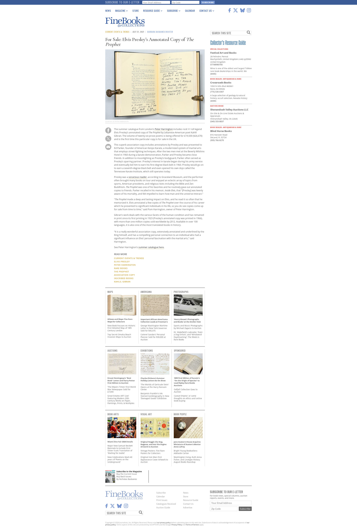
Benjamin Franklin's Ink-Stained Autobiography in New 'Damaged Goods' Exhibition (155, 396)
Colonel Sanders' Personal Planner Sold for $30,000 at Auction (153, 337)
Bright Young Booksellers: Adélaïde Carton (186, 452)
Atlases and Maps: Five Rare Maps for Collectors (120, 320)
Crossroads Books (220, 82)
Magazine (119, 11)
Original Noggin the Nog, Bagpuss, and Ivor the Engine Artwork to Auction (154, 444)
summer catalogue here (151, 247)
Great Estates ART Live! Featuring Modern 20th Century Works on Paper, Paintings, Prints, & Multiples (121, 399)
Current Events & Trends (117, 31)
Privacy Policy (177, 524)
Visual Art (146, 414)
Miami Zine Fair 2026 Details (120, 441)
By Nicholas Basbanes (126, 479)
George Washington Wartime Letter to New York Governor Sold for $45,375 (154, 328)
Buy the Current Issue (126, 474)
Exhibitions (147, 350)
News (108, 10)
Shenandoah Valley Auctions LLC (229, 109)
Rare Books (121, 268)
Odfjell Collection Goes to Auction (185, 390)
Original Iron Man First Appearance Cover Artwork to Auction (154, 459)
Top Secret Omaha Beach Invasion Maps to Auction (119, 335)
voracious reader (138, 177)
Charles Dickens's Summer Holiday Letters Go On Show (153, 379)
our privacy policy (164, 522)
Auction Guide (163, 507)
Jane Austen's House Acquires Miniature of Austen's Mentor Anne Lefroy (187, 444)
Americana (146, 291)
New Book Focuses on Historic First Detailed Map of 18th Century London (121, 328)
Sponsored (180, 350)
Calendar (190, 10)
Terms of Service (192, 524)
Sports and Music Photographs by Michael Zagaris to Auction (188, 326)
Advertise (187, 507)
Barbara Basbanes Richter (160, 31)
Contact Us (204, 11)
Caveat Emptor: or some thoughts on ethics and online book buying (188, 398)
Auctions (112, 350)
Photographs (181, 291)
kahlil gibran (122, 281)
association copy (124, 275)
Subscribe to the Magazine (129, 471)
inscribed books (123, 278)
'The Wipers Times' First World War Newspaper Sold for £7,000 (122, 389)
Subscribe (171, 11)
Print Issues (161, 500)
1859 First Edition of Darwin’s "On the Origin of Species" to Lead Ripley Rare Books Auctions (187, 382)
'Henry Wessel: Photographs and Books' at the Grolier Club (187, 320)
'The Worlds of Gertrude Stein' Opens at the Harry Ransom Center (155, 387)
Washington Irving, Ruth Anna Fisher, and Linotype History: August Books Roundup (188, 459)
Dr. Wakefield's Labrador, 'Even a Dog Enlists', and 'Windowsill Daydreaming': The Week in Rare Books (188, 336)
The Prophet (121, 271)
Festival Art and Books (223, 52)
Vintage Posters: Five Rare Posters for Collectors (153, 452)
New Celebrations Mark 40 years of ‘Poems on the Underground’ (120, 459)
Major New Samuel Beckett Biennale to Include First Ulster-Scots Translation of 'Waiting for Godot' (120, 449)
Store (135, 10)
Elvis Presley (122, 261)
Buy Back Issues (123, 476)
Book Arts (113, 414)
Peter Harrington (164, 129)
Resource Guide (150, 11)
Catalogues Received (166, 503)
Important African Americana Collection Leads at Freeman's (154, 320)
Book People (180, 414)
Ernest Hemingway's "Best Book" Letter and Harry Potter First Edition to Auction (121, 380)
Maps (110, 291)
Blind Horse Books (221, 131)
